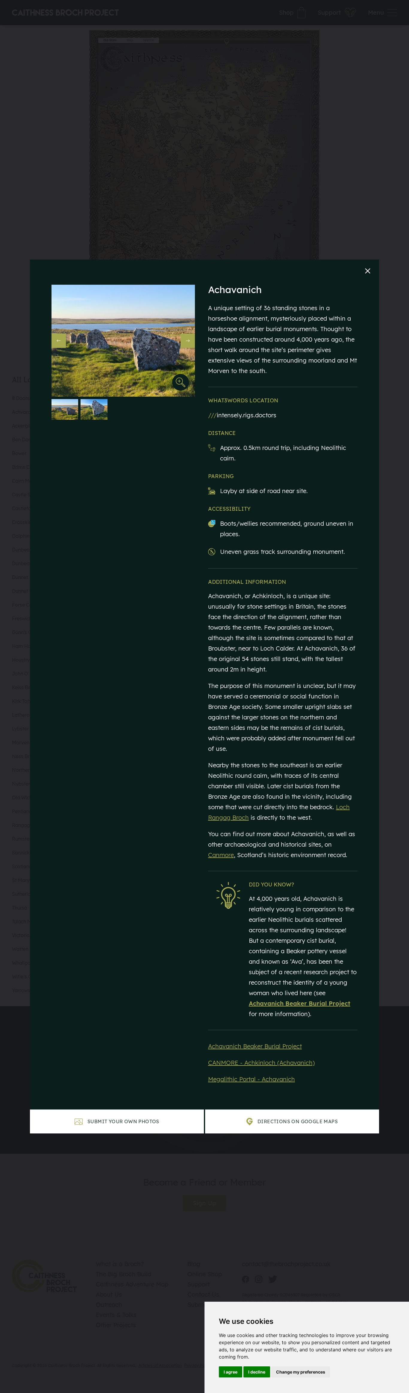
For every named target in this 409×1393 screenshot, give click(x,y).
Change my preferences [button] (300, 1371)
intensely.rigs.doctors (242, 415)
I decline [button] (256, 1371)
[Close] (367, 271)
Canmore (221, 855)
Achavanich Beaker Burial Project (255, 1046)
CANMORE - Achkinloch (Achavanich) (261, 1062)
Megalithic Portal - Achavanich (251, 1079)
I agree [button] (230, 1371)
